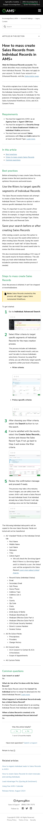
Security (33, 820)
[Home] (10, 12)
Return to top (7, 750)
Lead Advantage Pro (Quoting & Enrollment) (19, 781)
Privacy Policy (12, 820)
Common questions (13, 160)
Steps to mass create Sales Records (20, 157)
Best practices (11, 154)
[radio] (16, 731)
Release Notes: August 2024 (13, 791)
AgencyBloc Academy (12, 2)
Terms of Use (23, 820)
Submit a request (30, 743)
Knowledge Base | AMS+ (10, 19)
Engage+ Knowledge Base (11, 5)
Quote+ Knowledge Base (32, 5)
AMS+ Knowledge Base (30, 2)
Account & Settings (27, 19)
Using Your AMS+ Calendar (12, 786)
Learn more (30, 139)
